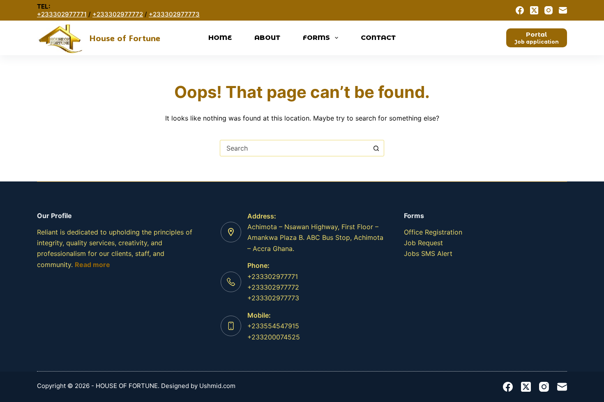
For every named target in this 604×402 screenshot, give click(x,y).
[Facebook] (520, 10)
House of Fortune (124, 38)
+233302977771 (62, 14)
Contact (378, 38)
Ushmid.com (217, 386)
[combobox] (294, 148)
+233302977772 (117, 14)
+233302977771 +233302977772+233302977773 (273, 287)
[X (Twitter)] (534, 10)
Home (220, 38)
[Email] (563, 10)
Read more (92, 264)
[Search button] (376, 148)
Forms (316, 38)
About (267, 38)
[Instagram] (548, 10)
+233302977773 (174, 14)
